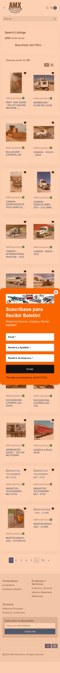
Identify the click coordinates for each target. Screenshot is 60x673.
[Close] (56, 292)
